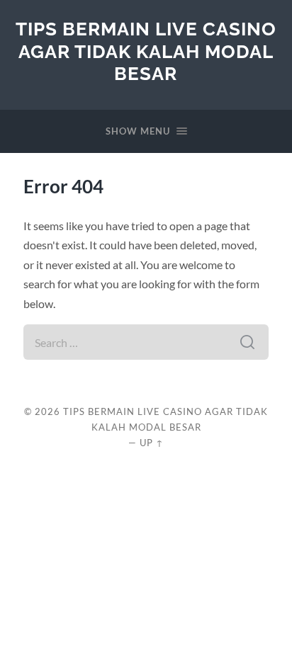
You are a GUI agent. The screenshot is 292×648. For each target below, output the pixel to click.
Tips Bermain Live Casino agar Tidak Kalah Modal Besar (146, 51)
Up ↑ (152, 442)
